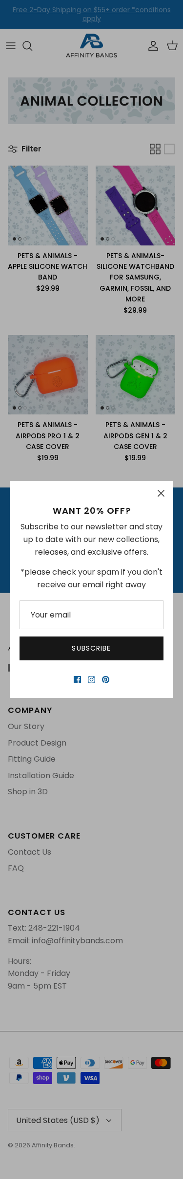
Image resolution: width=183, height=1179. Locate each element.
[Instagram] (91, 679)
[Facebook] (77, 679)
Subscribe (91, 648)
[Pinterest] (105, 679)
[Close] (161, 493)
